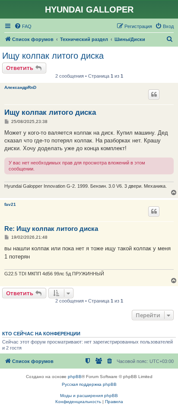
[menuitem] (23, 26)
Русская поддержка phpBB (89, 384)
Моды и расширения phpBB (89, 395)
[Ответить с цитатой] (153, 94)
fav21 (10, 204)
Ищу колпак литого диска (53, 55)
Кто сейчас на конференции (41, 333)
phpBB (75, 376)
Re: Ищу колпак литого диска (51, 228)
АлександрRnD (20, 87)
